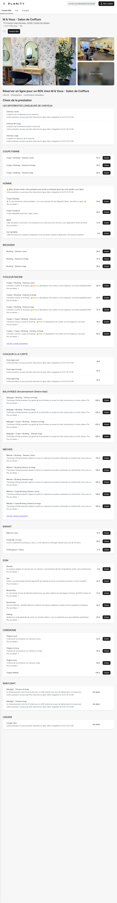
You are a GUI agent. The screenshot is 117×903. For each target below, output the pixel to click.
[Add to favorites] (4, 31)
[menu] (4, 3)
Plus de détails (12, 204)
